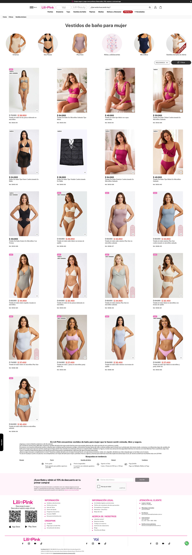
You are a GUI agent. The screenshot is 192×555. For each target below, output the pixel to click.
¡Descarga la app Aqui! (109, 1)
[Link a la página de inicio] (4, 17)
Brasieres (59, 12)
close (190, 1)
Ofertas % (128, 12)
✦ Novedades (139, 12)
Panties (50, 12)
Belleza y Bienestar (114, 12)
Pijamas (92, 12)
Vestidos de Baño (79, 12)
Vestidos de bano (21, 17)
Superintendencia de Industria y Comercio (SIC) (42, 553)
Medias (101, 12)
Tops (68, 12)
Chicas (11, 17)
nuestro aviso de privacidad (71, 490)
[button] (120, 7)
